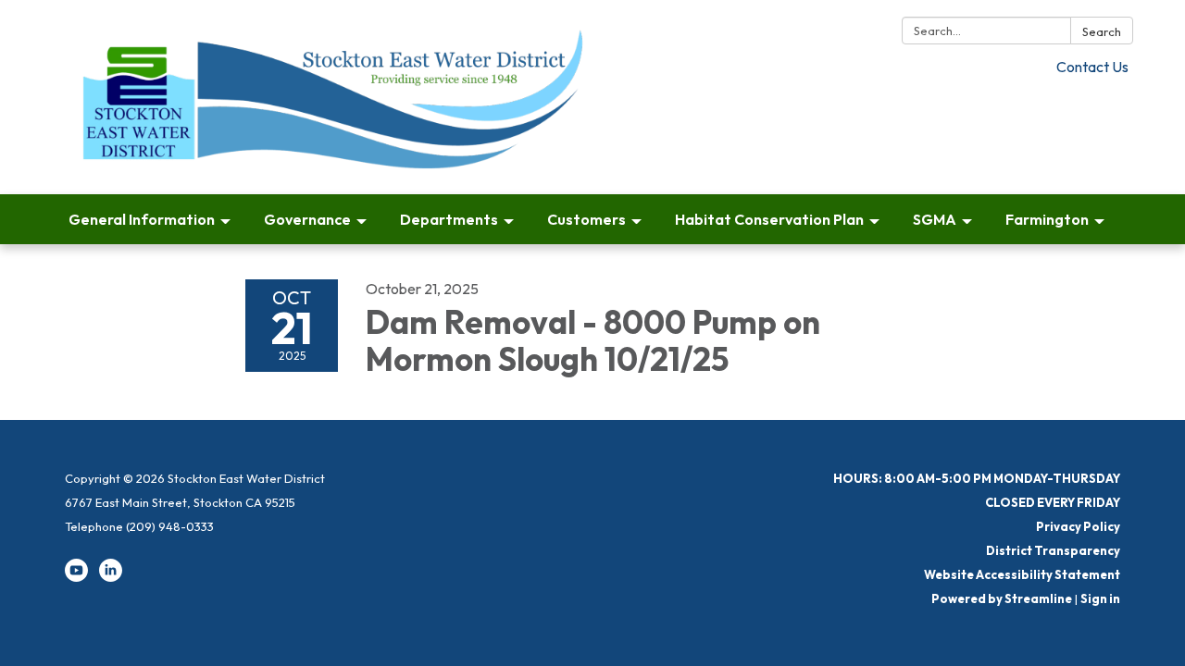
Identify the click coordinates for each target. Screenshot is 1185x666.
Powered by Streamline (1001, 598)
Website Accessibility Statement (1022, 574)
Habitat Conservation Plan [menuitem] (769, 219)
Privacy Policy (1078, 526)
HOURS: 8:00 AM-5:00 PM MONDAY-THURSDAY (976, 478)
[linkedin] (110, 577)
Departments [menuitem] (449, 219)
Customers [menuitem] (586, 219)
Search (1101, 31)
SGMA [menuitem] (934, 219)
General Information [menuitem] (142, 219)
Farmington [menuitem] (1047, 219)
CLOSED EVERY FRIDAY (1052, 502)
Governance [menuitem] (307, 219)
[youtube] (76, 577)
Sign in (1100, 598)
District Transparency (1053, 550)
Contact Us (1092, 66)
